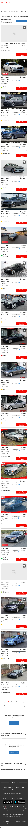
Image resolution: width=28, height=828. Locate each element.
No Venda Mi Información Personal (11, 817)
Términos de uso (7, 814)
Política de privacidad (18, 814)
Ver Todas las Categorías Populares (13, 798)
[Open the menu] (25, 2)
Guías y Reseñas (19, 787)
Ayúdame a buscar (21, 21)
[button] (22, 12)
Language (6, 808)
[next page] (24, 701)
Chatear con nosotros (9, 790)
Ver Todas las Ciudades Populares (12, 794)
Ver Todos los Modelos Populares (12, 796)
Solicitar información (21, 54)
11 (19, 701)
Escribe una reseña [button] (14, 723)
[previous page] (4, 701)
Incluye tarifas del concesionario (19, 79)
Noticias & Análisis (8, 787)
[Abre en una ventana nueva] (8, 802)
